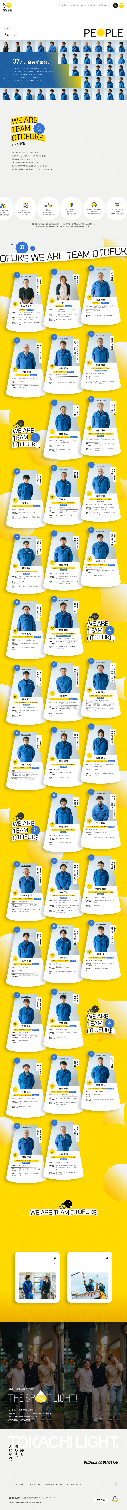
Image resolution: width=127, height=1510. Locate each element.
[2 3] (117, 170)
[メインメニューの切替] (121, 5)
